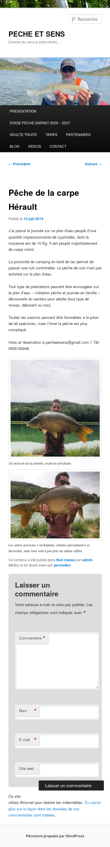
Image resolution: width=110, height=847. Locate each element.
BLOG (14, 146)
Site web (26, 768)
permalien (62, 565)
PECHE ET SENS (37, 34)
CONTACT (58, 146)
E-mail (28, 739)
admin (87, 559)
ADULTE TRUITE (23, 134)
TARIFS (51, 134)
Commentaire (32, 638)
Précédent (19, 163)
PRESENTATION (23, 110)
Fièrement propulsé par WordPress (55, 836)
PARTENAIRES (78, 134)
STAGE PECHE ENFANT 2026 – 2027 (40, 122)
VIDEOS (34, 146)
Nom (28, 710)
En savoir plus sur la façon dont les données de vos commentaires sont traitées (55, 808)
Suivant (93, 163)
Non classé (65, 559)
